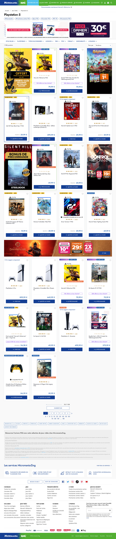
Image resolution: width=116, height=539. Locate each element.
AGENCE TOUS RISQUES (10, 426)
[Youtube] (87, 481)
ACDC (63, 423)
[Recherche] (111, 2)
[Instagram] (72, 481)
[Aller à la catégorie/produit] (58, 30)
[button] (33, 2)
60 (69, 416)
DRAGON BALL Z (9, 423)
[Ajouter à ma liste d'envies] (55, 50)
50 (66, 416)
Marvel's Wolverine (96, 489)
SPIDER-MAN (33, 423)
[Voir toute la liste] (102, 3)
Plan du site (109, 536)
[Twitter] (68, 481)
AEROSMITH (81, 423)
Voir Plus (72, 139)
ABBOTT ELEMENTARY (54, 423)
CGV (73, 536)
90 (58, 419)
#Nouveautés (9, 19)
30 (60, 416)
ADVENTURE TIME (72, 423)
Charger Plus (58, 408)
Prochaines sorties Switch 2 (77, 493)
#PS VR (55, 19)
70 (52, 419)
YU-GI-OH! (17, 423)
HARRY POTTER (42, 423)
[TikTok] (77, 481)
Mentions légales (94, 536)
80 (55, 419)
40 (63, 416)
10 (54, 416)
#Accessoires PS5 (65, 19)
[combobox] (103, 45)
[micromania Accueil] (15, 2)
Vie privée (102, 536)
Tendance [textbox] (98, 45)
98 (63, 419)
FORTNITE (25, 423)
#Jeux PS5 (35, 19)
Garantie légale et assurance (81, 536)
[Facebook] (63, 481)
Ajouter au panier (17, 139)
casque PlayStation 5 (50, 451)
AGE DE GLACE (103, 423)
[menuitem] (33, 2)
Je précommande (45, 91)
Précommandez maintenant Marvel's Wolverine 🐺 (56, 7)
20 (57, 416)
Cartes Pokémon (52, 493)
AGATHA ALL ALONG (92, 423)
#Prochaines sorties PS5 (23, 19)
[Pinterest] (82, 481)
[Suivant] (72, 413)
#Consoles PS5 (45, 19)
